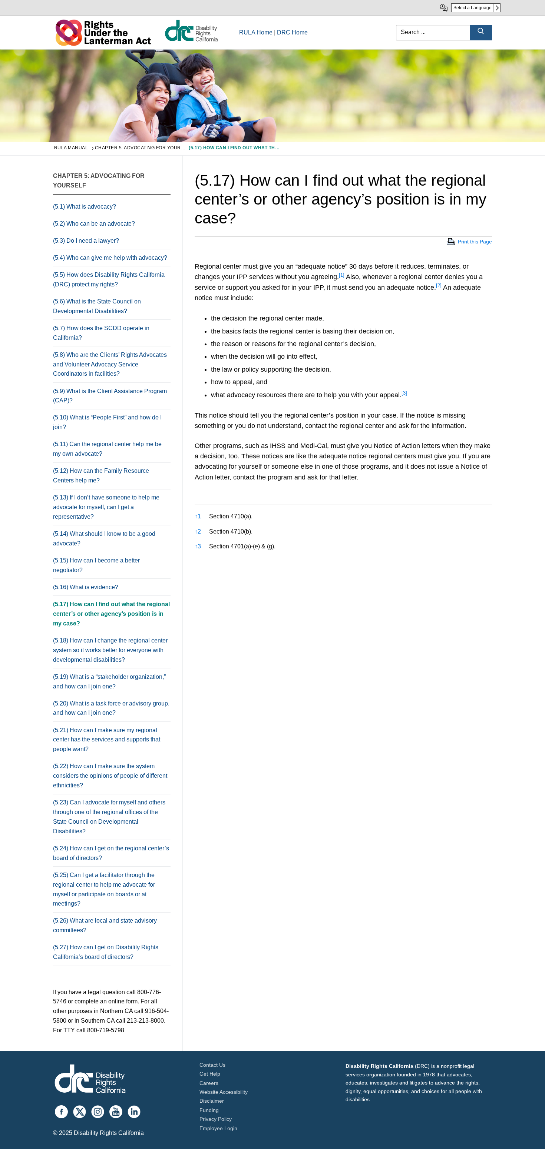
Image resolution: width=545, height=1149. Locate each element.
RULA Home (255, 32)
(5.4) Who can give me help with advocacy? (110, 258)
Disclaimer (211, 1101)
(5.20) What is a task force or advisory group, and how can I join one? (111, 708)
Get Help (209, 1074)
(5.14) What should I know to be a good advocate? (104, 539)
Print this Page (475, 242)
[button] (341, 276)
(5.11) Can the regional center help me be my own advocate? (107, 449)
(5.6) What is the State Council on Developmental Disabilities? (97, 306)
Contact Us (212, 1065)
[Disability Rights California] (90, 1080)
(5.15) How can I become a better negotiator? (96, 565)
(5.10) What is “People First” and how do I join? (107, 422)
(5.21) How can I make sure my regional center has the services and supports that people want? (106, 740)
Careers (208, 1083)
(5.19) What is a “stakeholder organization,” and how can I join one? (109, 682)
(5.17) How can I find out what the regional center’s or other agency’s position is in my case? (111, 614)
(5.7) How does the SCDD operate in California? (101, 333)
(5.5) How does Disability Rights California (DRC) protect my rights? (109, 280)
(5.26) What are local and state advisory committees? (105, 925)
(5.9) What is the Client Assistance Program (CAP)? (110, 396)
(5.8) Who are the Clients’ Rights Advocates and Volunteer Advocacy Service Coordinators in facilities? (110, 364)
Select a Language (472, 7)
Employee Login (218, 1128)
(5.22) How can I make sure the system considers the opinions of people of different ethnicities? (110, 775)
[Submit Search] (481, 32)
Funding (209, 1110)
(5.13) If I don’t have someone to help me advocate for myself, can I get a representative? (106, 507)
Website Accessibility (223, 1092)
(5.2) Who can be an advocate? (94, 223)
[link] (191, 41)
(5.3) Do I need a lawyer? (86, 241)
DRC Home (292, 32)
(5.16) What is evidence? (85, 587)
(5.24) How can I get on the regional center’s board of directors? (111, 853)
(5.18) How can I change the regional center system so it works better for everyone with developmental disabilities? (110, 650)
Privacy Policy (215, 1119)
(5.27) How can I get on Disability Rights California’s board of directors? (105, 952)
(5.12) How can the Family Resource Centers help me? (101, 476)
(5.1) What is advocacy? (84, 206)
